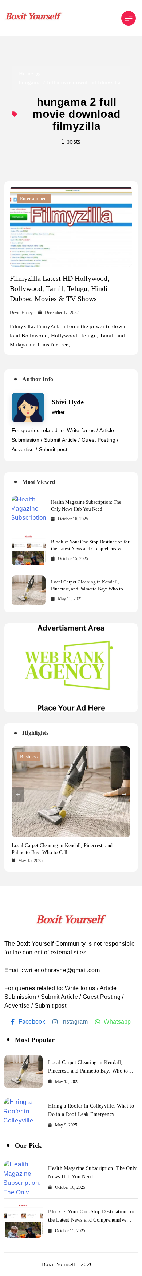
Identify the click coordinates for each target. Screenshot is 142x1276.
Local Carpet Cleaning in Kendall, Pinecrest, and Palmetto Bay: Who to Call (87, 588)
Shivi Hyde (68, 402)
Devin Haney (21, 312)
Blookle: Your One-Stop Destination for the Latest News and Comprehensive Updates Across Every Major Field (90, 548)
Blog (25, 756)
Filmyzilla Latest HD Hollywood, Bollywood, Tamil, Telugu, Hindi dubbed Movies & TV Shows (59, 288)
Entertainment (34, 198)
